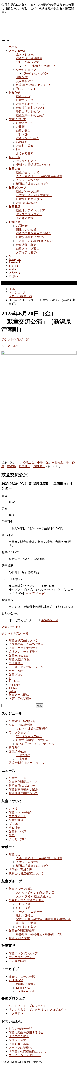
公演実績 (22, 759)
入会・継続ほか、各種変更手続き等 (39, 176)
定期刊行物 (16, 980)
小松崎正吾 (27, 462)
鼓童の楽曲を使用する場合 (33, 233)
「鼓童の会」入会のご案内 (26, 644)
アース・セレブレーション (26, 667)
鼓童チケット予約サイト (25, 647)
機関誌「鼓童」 (26, 984)
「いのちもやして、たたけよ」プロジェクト (38, 1009)
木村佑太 (57, 462)
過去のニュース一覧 (22, 976)
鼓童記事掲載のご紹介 (30, 115)
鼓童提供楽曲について (30, 107)
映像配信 (22, 77)
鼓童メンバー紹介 (27, 138)
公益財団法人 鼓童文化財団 (34, 195)
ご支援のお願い (26, 161)
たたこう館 (16, 670)
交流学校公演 (24, 81)
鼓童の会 (14, 854)
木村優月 (39, 466)
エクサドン (16, 663)
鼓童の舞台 (23, 130)
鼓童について (24, 122)
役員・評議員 (24, 915)
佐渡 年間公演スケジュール (34, 84)
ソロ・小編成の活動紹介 (39, 65)
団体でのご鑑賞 (26, 229)
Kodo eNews (23, 987)
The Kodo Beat (25, 991)
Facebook (14, 681)
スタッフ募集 (17, 1040)
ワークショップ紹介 (36, 73)
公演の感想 (23, 755)
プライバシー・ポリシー (25, 1055)
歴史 (19, 149)
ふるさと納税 (24, 218)
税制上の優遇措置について (33, 164)
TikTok (13, 688)
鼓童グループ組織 (27, 191)
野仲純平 (24, 466)
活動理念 (22, 142)
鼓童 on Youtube (18, 655)
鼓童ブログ (23, 96)
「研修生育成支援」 (22, 869)
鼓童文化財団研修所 (29, 199)
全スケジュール (26, 54)
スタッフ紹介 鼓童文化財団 (34, 896)
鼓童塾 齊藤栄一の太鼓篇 (32, 740)
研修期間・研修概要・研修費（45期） (40, 934)
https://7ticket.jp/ (35, 593)
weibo (12, 691)
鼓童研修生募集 (26, 244)
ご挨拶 (20, 126)
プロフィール (17, 816)
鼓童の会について (27, 172)
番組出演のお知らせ (29, 111)
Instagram (14, 684)
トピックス (23, 904)
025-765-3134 (49, 620)
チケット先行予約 (27, 180)
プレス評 (22, 134)
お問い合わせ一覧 (20, 1028)
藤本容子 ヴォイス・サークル (35, 743)
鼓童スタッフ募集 (27, 248)
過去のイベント (26, 88)
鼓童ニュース (24, 100)
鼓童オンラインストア (30, 210)
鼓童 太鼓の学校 (26, 202)
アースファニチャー (29, 911)
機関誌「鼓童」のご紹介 (32, 183)
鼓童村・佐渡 (24, 145)
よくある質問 (24, 153)
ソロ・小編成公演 (27, 62)
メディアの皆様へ (27, 252)
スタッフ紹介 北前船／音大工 (35, 892)
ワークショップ (26, 69)
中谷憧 (11, 466)
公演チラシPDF (11, 626)
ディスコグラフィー (29, 214)
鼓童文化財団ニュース (30, 103)
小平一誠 (43, 462)
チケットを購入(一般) (15, 339)
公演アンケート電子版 (23, 651)
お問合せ (22, 225)
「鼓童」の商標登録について (35, 240)
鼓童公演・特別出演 (29, 58)
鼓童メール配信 (19, 694)
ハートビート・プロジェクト (27, 1005)
